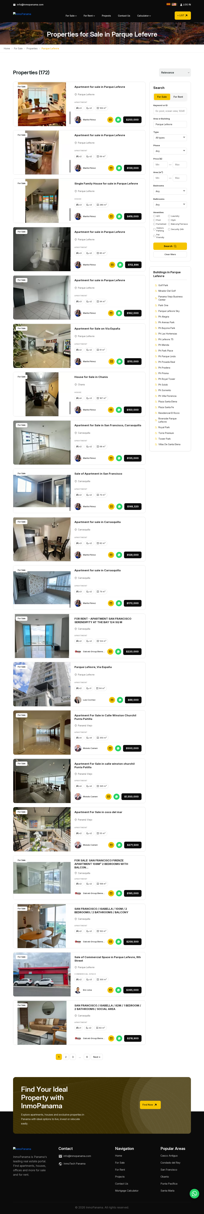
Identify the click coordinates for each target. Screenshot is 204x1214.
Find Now (148, 1104)
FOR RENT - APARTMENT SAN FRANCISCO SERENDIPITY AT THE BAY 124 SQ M (102, 620)
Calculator (143, 15)
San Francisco (168, 1169)
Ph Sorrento (164, 390)
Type (156, 132)
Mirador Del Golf (167, 290)
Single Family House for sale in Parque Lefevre (106, 183)
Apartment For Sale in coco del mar (98, 812)
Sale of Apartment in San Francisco (98, 473)
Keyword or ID (160, 105)
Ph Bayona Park (166, 328)
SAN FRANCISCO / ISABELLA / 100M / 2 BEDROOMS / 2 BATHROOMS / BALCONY (101, 910)
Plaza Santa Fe (166, 407)
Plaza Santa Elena (167, 401)
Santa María (167, 1190)
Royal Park (164, 427)
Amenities (158, 212)
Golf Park (163, 285)
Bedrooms (158, 185)
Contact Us (124, 15)
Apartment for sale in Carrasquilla (97, 522)
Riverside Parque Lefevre (167, 420)
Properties (32, 48)
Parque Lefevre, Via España (93, 667)
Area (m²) (158, 172)
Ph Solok (163, 384)
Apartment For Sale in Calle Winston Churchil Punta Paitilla (105, 717)
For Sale (70, 15)
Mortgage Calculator (126, 1190)
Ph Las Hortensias (167, 333)
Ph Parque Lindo (167, 356)
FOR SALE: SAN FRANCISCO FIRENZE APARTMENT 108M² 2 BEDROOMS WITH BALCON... (101, 864)
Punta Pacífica (168, 1183)
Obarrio (164, 1176)
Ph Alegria (163, 316)
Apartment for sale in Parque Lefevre (99, 86)
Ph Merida (163, 345)
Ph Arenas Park (166, 322)
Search (168, 246)
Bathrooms (158, 199)
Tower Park (164, 438)
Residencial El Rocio (169, 413)
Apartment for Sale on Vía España (97, 328)
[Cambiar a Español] (168, 4)
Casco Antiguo (169, 1155)
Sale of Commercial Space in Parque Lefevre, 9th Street (107, 959)
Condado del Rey (170, 1162)
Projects (106, 15)
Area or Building (161, 118)
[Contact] (110, 120)
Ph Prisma (163, 373)
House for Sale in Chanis (91, 377)
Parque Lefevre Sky (169, 311)
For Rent (88, 15)
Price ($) (157, 158)
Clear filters (170, 254)
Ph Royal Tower (166, 379)
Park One (163, 305)
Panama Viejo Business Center (170, 298)
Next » (96, 1057)
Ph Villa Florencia (167, 396)
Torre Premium (166, 433)
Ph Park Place (165, 350)
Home (7, 48)
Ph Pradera (164, 367)
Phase (156, 145)
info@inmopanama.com (29, 4)
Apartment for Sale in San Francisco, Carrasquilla (107, 425)
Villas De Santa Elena (169, 444)
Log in (184, 4)
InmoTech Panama (74, 1163)
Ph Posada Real (166, 362)
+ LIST (180, 15)
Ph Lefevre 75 (165, 339)
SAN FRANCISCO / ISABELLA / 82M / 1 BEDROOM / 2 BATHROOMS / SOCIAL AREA (107, 1007)
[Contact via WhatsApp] (194, 1193)
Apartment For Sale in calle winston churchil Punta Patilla (104, 765)
